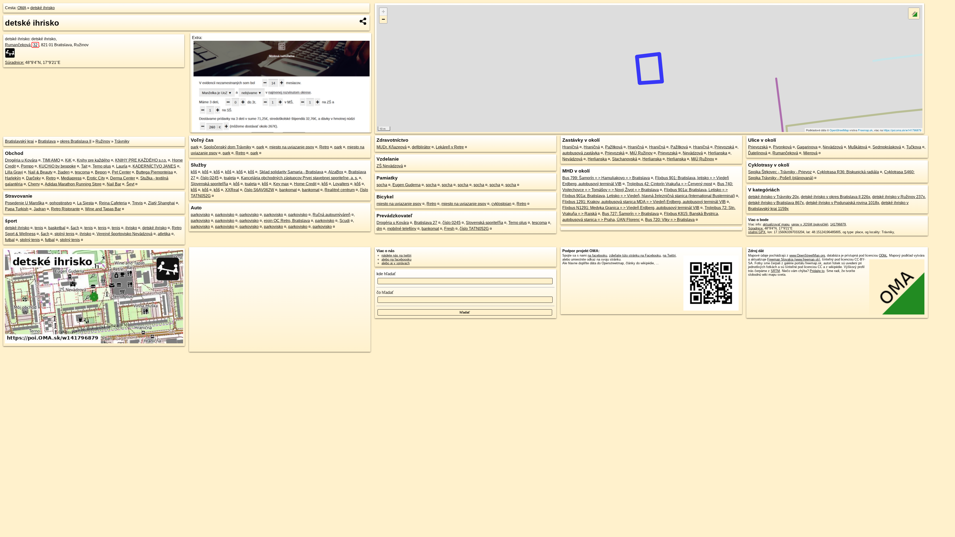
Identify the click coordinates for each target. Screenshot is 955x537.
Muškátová (857, 147)
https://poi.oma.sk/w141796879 (902, 130)
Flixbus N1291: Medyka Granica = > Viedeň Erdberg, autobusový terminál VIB (630, 208)
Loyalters (341, 184)
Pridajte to (817, 271)
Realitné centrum (340, 190)
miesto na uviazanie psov (291, 147)
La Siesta (85, 203)
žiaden (64, 172)
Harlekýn (13, 178)
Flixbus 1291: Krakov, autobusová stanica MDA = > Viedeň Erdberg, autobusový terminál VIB (644, 202)
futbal (10, 240)
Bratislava (47, 141)
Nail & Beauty (40, 172)
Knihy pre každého (93, 160)
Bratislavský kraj (19, 141)
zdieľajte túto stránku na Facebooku (635, 255)
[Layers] (913, 13)
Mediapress (71, 178)
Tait (84, 166)
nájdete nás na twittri (396, 255)
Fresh (449, 228)
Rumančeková (21, 45)
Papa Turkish (16, 209)
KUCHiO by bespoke (57, 166)
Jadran (40, 209)
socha (382, 185)
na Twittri (669, 255)
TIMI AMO (51, 160)
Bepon (101, 172)
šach (75, 228)
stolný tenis (64, 234)
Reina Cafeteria (113, 203)
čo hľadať (385, 292)
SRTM (775, 271)
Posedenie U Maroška (24, 203)
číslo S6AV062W (259, 190)
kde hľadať (386, 274)
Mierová (810, 153)
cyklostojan (501, 204)
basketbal (56, 228)
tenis (39, 228)
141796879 (838, 224)
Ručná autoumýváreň (331, 215)
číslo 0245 (209, 178)
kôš (194, 172)
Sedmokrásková (886, 147)
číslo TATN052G (474, 228)
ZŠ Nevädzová (390, 166)
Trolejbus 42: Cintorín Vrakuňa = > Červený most (669, 184)
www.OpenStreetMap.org (807, 255)
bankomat (288, 190)
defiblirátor (421, 147)
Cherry (34, 184)
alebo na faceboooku (396, 259)
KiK (68, 160)
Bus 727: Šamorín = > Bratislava (630, 214)
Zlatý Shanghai (161, 203)
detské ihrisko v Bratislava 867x (776, 203)
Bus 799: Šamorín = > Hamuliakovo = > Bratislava (606, 178)
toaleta (230, 178)
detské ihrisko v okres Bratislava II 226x (835, 197)
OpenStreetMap (839, 130)
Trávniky (121, 141)
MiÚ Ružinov (641, 153)
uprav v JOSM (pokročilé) (809, 224)
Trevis (137, 203)
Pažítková (613, 147)
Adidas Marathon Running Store (73, 184)
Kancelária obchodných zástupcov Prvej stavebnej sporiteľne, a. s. (299, 178)
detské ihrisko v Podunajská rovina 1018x (842, 203)
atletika (164, 234)
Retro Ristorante (65, 209)
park (194, 147)
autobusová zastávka (581, 153)
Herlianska (717, 153)
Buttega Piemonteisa (154, 172)
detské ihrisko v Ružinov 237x (898, 197)
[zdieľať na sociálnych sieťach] (363, 21)
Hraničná (570, 147)
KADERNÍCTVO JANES (154, 166)
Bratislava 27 (425, 223)
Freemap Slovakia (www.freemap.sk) (793, 259)
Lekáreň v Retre (450, 147)
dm (379, 228)
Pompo (27, 166)
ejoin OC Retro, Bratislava (287, 221)
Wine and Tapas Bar (103, 209)
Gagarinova (807, 147)
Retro (51, 178)
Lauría (121, 166)
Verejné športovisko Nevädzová (124, 234)
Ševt (130, 184)
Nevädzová (693, 153)
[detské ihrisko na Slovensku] (11, 53)
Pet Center (121, 172)
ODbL (883, 255)
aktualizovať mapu (776, 224)
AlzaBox (335, 172)
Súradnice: (14, 62)
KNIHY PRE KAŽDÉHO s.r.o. (141, 160)
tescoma (82, 172)
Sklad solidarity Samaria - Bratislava (291, 172)
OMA (21, 8)
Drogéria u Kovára (21, 160)
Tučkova (913, 147)
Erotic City (96, 178)
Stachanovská (624, 159)
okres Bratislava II (75, 141)
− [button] (383, 19)
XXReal (232, 190)
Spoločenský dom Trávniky (227, 147)
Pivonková (782, 147)
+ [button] (383, 11)
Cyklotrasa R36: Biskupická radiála (848, 172)
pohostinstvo (60, 203)
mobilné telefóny (401, 228)
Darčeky (33, 178)
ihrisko (131, 228)
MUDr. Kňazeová (392, 147)
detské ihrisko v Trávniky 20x (773, 197)
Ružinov (103, 141)
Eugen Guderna (406, 185)
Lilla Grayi (14, 172)
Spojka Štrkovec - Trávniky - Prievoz (780, 172)
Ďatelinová (757, 153)
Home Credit (305, 184)
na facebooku (597, 255)
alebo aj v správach (396, 263)
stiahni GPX (756, 232)
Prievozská (724, 147)
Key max (281, 184)
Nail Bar (114, 184)
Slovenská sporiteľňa (209, 184)
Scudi (344, 221)
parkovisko (200, 215)
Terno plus (102, 166)
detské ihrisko (42, 8)
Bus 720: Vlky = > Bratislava (670, 220)
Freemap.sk (865, 130)
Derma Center (122, 178)
